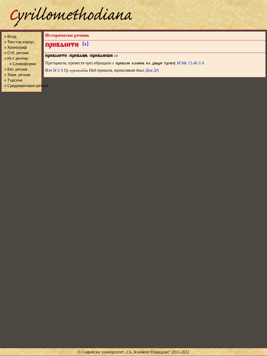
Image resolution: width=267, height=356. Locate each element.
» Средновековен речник (26, 85)
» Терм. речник (17, 74)
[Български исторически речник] (67, 26)
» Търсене (13, 80)
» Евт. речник (16, 69)
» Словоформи (22, 64)
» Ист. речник (16, 58)
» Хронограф (15, 47)
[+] (85, 44)
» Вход (10, 36)
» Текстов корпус (19, 42)
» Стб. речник (16, 53)
